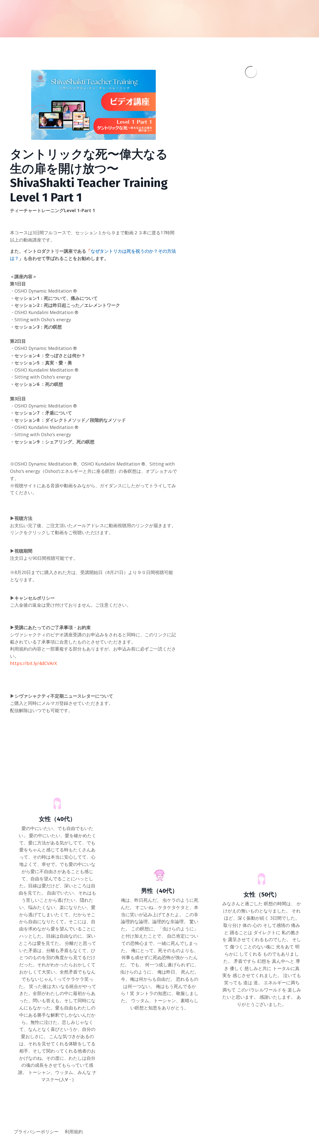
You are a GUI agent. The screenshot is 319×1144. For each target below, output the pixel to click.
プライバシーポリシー (36, 1132)
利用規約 (74, 1132)
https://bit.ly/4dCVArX (33, 663)
